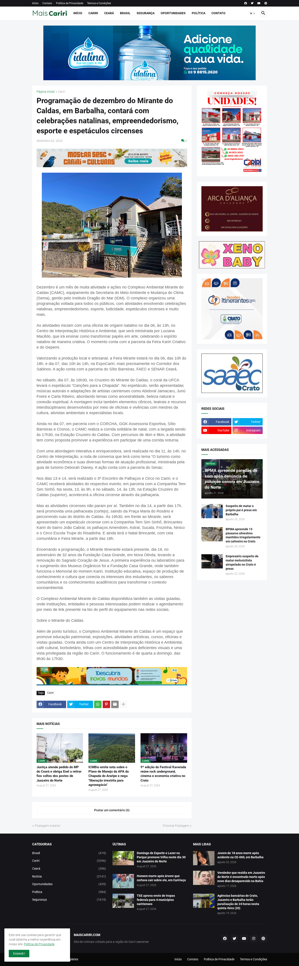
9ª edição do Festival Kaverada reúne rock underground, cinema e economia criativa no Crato (163, 773)
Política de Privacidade (69, 3)
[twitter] (252, 3)
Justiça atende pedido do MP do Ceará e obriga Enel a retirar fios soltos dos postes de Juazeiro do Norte (59, 773)
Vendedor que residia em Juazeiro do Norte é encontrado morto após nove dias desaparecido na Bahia (241, 877)
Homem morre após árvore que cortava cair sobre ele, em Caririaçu (161, 878)
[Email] (115, 704)
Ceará (109, 13)
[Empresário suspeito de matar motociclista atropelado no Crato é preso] (212, 561)
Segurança (146, 13)
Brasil (125, 13)
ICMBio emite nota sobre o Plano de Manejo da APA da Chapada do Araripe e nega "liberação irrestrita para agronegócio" (108, 776)
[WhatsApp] (98, 704)
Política (198, 13)
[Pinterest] (106, 704)
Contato (47, 3)
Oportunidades (173, 13)
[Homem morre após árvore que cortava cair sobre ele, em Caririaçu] (123, 881)
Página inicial (46, 91)
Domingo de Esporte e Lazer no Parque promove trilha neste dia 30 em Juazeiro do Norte (161, 857)
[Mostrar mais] (123, 704)
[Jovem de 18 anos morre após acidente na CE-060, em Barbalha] (204, 858)
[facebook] (245, 3)
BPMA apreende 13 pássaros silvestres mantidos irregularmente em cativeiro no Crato (243, 535)
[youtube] (258, 3)
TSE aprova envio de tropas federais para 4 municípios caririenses (156, 900)
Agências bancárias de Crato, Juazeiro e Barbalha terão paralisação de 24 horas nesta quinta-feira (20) (238, 902)
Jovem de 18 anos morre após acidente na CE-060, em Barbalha (240, 855)
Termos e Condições (99, 3)
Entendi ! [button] (19, 953)
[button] (252, 13)
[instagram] (253, 938)
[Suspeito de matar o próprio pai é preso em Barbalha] (212, 511)
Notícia (69, 876)
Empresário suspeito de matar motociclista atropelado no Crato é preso (242, 562)
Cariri (93, 13)
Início (35, 3)
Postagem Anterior (47, 825)
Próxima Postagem (176, 825)
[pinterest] (265, 3)
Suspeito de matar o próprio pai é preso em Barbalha (241, 510)
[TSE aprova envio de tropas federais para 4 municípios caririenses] (123, 901)
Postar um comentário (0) (112, 810)
